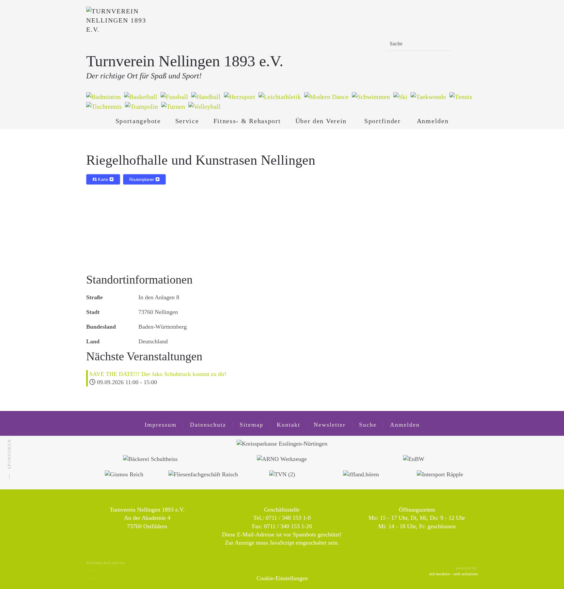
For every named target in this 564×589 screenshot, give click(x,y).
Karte (103, 179)
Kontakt (288, 424)
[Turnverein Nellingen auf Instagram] (89, 578)
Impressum (161, 424)
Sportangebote (138, 120)
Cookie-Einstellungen (282, 578)
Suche (368, 424)
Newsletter (330, 424)
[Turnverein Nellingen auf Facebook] (89, 570)
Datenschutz (208, 424)
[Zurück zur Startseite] (118, 29)
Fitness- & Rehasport (247, 120)
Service (187, 120)
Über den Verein (321, 120)
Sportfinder (382, 120)
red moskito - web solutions (453, 573)
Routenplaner (142, 179)
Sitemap (251, 424)
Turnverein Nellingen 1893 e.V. (184, 61)
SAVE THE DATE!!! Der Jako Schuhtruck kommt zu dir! (158, 374)
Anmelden (433, 120)
